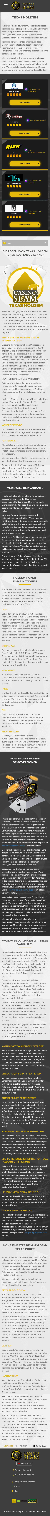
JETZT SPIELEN (25, 102)
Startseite (8, 1445)
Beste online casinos (24, 1470)
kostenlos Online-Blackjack (21, 889)
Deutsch (24, 1464)
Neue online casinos (24, 1475)
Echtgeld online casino (24, 1482)
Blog (16, 1491)
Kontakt (17, 1486)
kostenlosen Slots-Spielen (13, 845)
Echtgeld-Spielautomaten (35, 1232)
